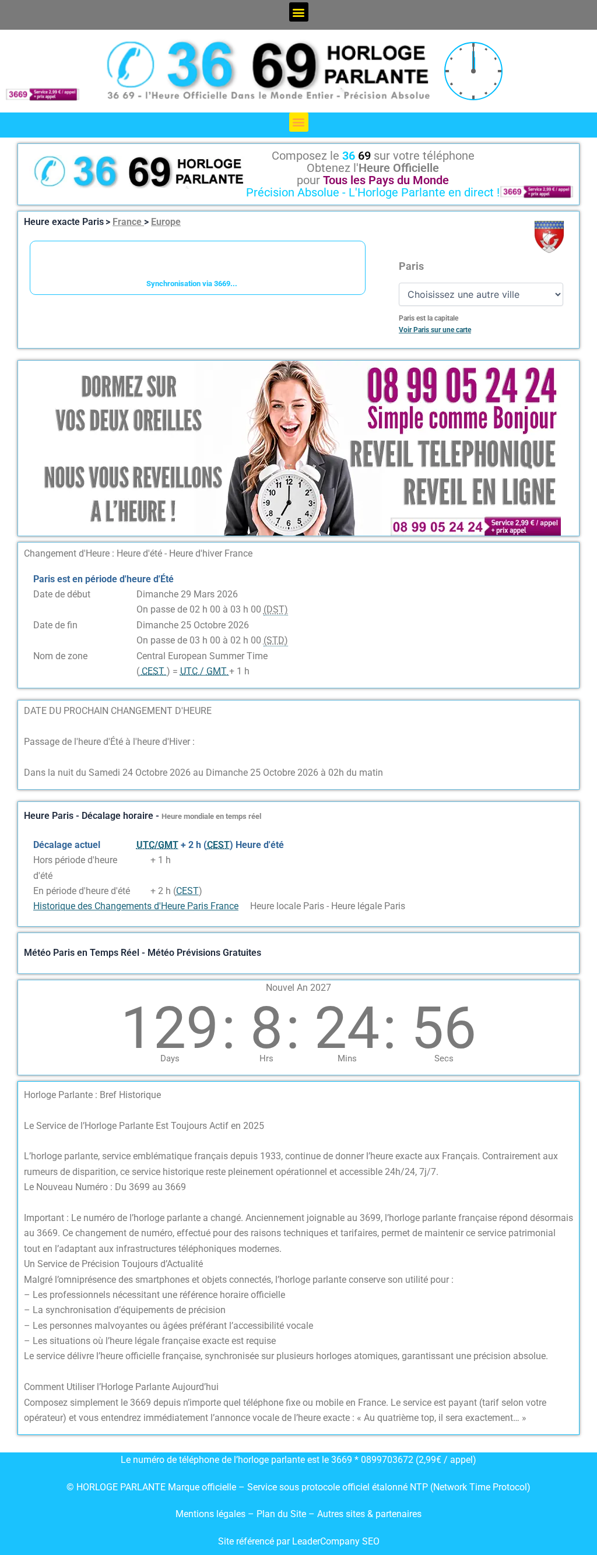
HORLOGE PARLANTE (121, 1487)
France (128, 221)
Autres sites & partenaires (369, 1513)
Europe (166, 221)
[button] (298, 12)
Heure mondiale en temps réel (211, 816)
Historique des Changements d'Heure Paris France (135, 906)
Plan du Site (282, 1513)
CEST (187, 890)
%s (142, 860)
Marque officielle (202, 1487)
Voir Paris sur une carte (435, 330)
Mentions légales (210, 1513)
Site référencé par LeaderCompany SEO (299, 1541)
